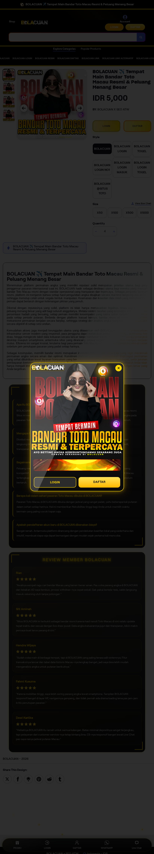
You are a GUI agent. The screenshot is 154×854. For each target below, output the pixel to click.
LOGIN (55, 482)
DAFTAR (99, 481)
